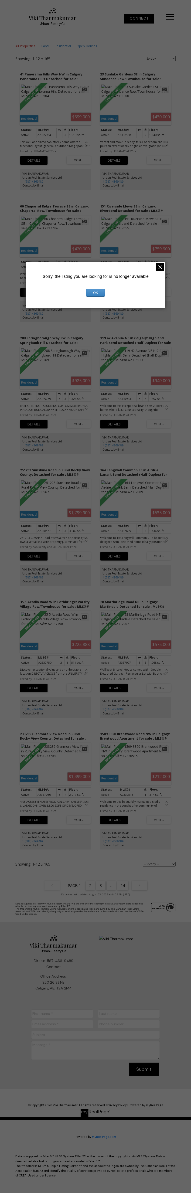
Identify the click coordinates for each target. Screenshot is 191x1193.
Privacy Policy (117, 1105)
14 (123, 885)
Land (45, 46)
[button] (139, 19)
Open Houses (87, 46)
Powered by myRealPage (146, 1105)
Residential (63, 46)
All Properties (25, 46)
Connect (139, 19)
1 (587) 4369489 (32, 182)
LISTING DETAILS (34, 160)
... (111, 885)
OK (95, 293)
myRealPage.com (104, 1137)
